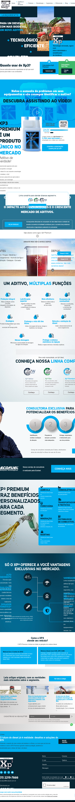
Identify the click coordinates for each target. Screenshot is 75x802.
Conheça (31, 392)
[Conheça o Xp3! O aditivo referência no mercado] (37, 113)
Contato (73, 3)
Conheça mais (63, 468)
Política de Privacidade (54, 719)
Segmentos (49, 3)
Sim (68, 777)
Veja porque (13, 224)
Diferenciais (58, 3)
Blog (66, 3)
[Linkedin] (1, 772)
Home (13, 3)
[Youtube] (12, 772)
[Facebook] (5, 772)
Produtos (30, 3)
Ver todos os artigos (60, 679)
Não (73, 777)
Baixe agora (64, 741)
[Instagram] (8, 772)
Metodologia (39, 3)
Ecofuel (9, 468)
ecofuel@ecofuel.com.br (8, 781)
